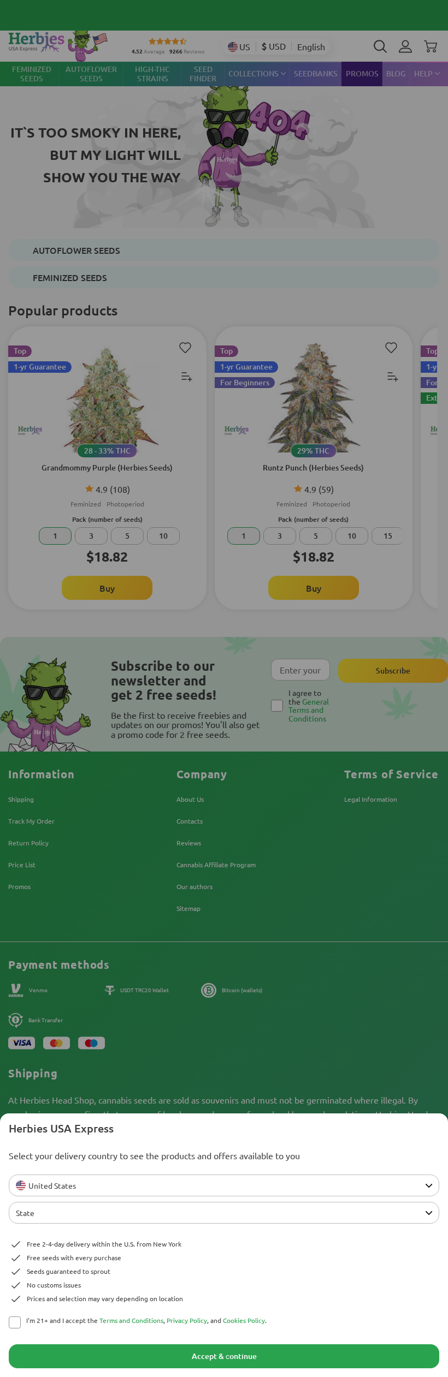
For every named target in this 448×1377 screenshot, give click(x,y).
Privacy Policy (187, 1320)
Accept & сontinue (224, 1356)
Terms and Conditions (131, 1320)
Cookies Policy (244, 1320)
